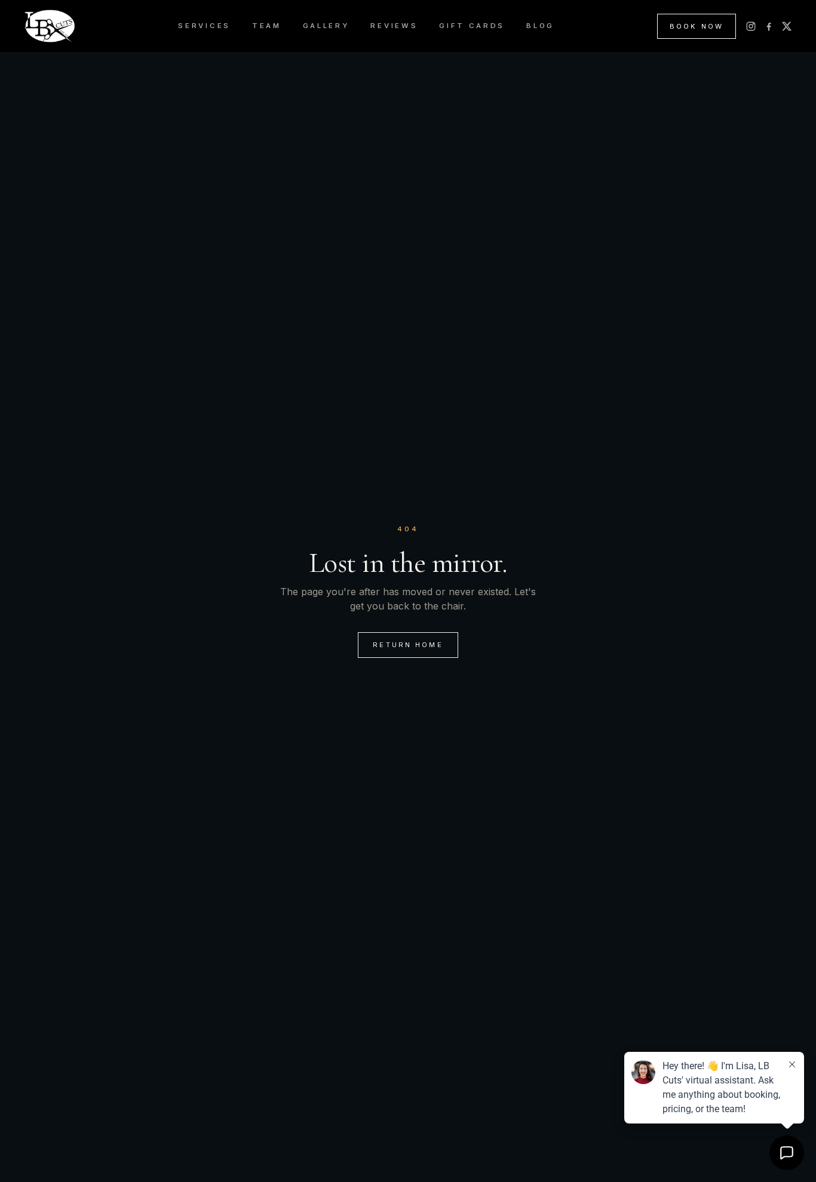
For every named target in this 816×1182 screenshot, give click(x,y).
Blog (540, 25)
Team (266, 25)
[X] (786, 26)
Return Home (408, 645)
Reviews (394, 25)
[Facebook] (768, 26)
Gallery (326, 25)
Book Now (696, 26)
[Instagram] (751, 26)
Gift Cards (472, 25)
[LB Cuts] (49, 26)
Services (204, 25)
